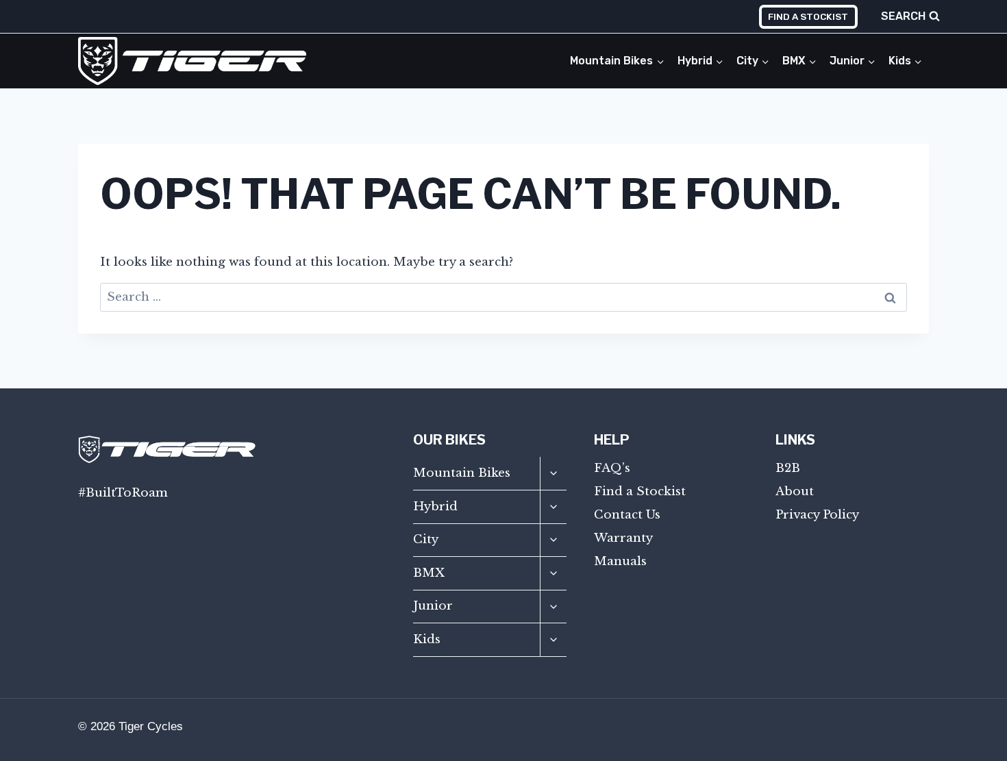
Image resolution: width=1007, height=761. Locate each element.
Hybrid (435, 506)
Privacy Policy (817, 515)
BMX (429, 573)
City (425, 539)
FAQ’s (612, 468)
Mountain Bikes (461, 473)
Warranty (623, 538)
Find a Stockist (808, 16)
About (794, 491)
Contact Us (627, 515)
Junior (433, 606)
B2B (787, 468)
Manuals (620, 561)
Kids (426, 639)
